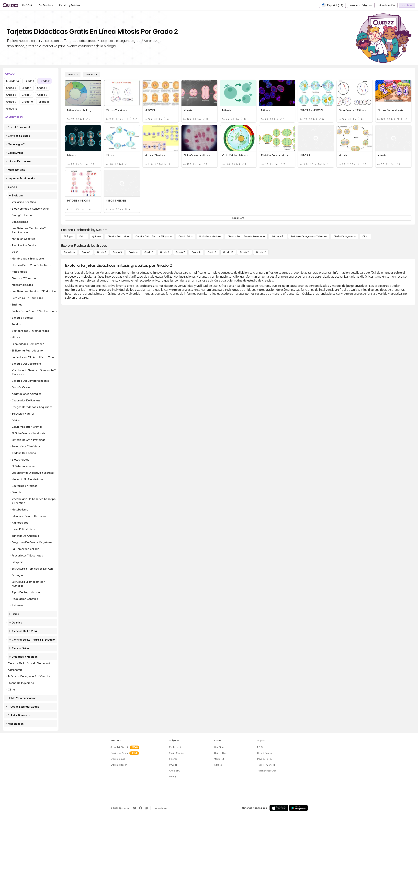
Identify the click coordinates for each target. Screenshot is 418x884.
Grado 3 (11, 88)
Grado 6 (11, 94)
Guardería (12, 81)
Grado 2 (45, 81)
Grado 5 (42, 88)
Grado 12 (11, 108)
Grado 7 (27, 94)
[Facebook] (140, 808)
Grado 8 (42, 94)
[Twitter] (134, 808)
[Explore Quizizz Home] (10, 5)
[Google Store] (298, 808)
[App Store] (279, 808)
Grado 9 (11, 101)
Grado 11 (43, 101)
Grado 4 (27, 88)
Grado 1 (29, 81)
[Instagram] (146, 808)
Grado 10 (27, 101)
